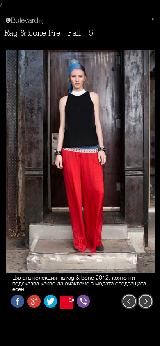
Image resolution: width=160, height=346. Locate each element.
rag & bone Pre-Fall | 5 (48, 33)
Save (71, 300)
